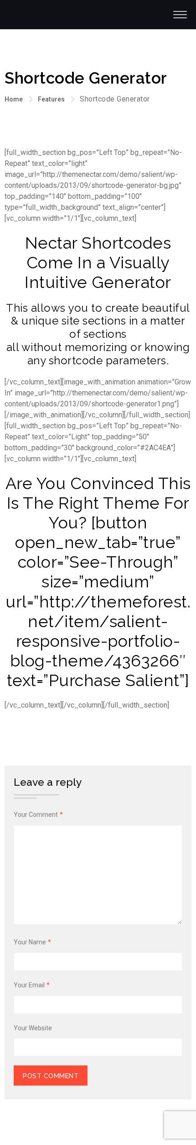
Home (14, 99)
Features (51, 99)
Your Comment (38, 814)
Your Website (33, 1028)
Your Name (32, 942)
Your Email (32, 985)
